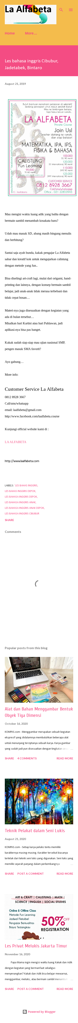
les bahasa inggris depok (21, 496)
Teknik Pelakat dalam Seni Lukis (35, 830)
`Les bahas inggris (25, 485)
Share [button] (9, 520)
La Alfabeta (28, 10)
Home (10, 33)
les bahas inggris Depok (20, 491)
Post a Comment (30, 873)
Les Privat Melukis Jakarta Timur (36, 946)
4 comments (27, 758)
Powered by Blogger (41, 1012)
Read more (65, 758)
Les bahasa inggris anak (20, 502)
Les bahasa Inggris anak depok (24, 508)
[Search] (61, 7)
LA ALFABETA (16, 442)
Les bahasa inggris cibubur (22, 513)
